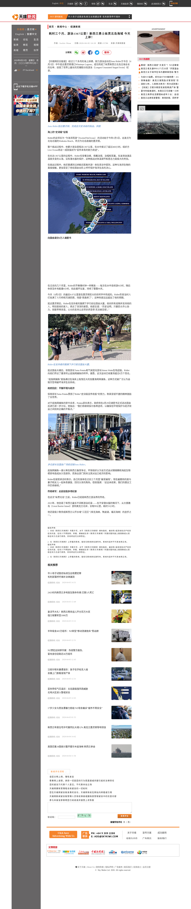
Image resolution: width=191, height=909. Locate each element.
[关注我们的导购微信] (145, 3)
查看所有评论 (116, 822)
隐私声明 (109, 867)
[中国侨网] (113, 852)
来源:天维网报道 (118, 43)
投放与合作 (131, 838)
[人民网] (83, 852)
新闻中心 (62, 27)
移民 (25, 45)
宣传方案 (146, 833)
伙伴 (36, 50)
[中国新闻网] (98, 852)
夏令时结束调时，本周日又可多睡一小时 (160, 91)
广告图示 (146, 838)
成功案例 (162, 833)
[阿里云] (54, 852)
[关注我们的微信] (81, 3)
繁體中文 (32, 34)
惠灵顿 (31, 29)
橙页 (25, 50)
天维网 (70, 4)
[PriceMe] (128, 852)
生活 (36, 39)
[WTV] (142, 852)
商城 (16, 50)
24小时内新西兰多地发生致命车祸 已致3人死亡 (91, 17)
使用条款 (100, 867)
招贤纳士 (137, 867)
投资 (16, 45)
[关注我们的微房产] (131, 3)
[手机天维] (173, 3)
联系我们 (162, 838)
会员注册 (147, 867)
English (55, 3)
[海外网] (69, 852)
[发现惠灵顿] (164, 3)
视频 (36, 45)
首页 (51, 27)
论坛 (25, 39)
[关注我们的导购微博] (98, 3)
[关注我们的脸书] (86, 3)
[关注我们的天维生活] (115, 3)
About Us (90, 867)
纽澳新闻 (75, 27)
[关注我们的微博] (76, 3)
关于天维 (131, 833)
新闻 (16, 39)
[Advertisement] (90, 261)
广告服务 (118, 867)
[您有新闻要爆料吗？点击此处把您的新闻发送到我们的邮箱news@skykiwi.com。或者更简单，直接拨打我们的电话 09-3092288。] (106, 52)
